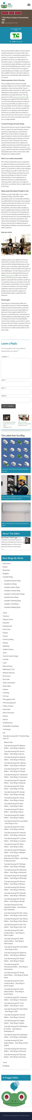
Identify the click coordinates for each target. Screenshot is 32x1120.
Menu (29, 4)
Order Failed (7, 686)
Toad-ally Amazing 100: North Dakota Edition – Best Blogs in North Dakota (14, 941)
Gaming (5, 643)
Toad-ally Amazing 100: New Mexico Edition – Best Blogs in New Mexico (16, 920)
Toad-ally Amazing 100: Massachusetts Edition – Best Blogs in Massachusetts (16, 858)
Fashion (5, 633)
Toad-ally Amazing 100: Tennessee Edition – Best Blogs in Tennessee (15, 998)
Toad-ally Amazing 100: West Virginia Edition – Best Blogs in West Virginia (16, 1043)
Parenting (6, 693)
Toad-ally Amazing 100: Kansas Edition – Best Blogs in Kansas (14, 828)
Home (5, 653)
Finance (5, 636)
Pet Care (6, 696)
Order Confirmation (9, 683)
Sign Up (5, 719)
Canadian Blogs (8, 577)
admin (6, 23)
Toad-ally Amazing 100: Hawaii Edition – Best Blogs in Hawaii (14, 799)
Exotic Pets (6, 629)
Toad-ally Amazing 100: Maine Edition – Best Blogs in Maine (14, 845)
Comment (5, 357)
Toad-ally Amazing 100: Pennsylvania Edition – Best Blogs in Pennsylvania (16, 966)
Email (3, 388)
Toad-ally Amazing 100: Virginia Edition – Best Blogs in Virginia (14, 1022)
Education (6, 623)
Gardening (6, 646)
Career (11, 13)
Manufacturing (7, 666)
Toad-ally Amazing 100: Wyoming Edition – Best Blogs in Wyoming (15, 1055)
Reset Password (8, 713)
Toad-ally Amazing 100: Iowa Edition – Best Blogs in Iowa (16, 822)
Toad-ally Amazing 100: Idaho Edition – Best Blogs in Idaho (13, 805)
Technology (6, 729)
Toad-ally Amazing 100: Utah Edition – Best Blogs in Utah (16, 1010)
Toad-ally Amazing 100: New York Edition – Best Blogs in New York (15, 925)
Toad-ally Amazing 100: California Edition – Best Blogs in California (15, 764)
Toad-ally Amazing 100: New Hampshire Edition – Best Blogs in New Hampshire (15, 907)
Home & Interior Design (10, 656)
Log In (5, 663)
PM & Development (9, 703)
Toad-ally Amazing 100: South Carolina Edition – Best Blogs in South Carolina (14, 983)
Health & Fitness (8, 649)
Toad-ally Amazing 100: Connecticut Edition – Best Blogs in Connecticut (16, 776)
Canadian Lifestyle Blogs (12, 591)
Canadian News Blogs (11, 597)
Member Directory (9, 673)
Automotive (6, 563)
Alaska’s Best (8, 742)
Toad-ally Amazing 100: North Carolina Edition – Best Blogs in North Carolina (14, 932)
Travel (5, 1062)
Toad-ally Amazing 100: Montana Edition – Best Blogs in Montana (14, 888)
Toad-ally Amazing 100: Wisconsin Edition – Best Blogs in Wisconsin (15, 1050)
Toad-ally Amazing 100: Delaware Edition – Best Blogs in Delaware (15, 781)
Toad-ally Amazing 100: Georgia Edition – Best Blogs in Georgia (14, 793)
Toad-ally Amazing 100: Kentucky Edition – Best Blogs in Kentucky (15, 834)
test (4, 733)
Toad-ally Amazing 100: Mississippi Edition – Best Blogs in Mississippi (15, 877)
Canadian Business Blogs (12, 581)
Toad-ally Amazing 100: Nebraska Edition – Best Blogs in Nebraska (15, 894)
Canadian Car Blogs (10, 584)
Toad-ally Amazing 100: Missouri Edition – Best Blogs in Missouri (14, 882)
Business (5, 13)
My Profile (6, 679)
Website (3, 396)
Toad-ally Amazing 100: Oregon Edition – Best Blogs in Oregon (14, 959)
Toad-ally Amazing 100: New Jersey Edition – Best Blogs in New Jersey (16, 914)
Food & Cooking (8, 639)
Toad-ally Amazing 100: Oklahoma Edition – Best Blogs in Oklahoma (15, 954)
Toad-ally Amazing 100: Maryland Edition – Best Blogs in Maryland (14, 851)
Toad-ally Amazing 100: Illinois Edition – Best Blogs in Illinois (14, 810)
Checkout (6, 616)
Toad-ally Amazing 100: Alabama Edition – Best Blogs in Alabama (14, 747)
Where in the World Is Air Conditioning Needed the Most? (15, 524)
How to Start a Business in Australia (24, 423)
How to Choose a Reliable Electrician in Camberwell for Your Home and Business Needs (16, 497)
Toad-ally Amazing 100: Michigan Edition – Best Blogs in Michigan (15, 865)
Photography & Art (9, 699)
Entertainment (7, 626)
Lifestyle (18, 13)
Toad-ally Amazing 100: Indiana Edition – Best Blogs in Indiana (14, 816)
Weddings (6, 1066)
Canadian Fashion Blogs (12, 587)
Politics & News (8, 706)
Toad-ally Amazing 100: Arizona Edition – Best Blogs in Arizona (14, 752)
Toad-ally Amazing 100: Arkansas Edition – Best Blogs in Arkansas (15, 758)
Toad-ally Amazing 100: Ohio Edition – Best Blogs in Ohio (16, 948)
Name (3, 380)
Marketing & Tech (9, 669)
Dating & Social (8, 619)
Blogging (6, 573)
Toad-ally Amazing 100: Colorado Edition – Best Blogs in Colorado (14, 770)
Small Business (8, 723)
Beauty (5, 567)
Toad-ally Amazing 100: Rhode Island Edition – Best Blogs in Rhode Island (16, 975)
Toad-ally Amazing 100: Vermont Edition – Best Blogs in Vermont (14, 1016)
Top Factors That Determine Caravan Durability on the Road (15, 470)
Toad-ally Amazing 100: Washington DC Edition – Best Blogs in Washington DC (15, 1028)
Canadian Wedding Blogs (12, 607)
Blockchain (6, 570)
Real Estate (6, 709)
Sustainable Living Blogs (11, 726)
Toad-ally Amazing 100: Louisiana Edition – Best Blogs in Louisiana (15, 839)
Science (5, 716)
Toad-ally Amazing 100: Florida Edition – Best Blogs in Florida (14, 787)
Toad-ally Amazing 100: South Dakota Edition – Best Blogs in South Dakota (14, 991)
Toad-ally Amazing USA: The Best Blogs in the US (16, 737)
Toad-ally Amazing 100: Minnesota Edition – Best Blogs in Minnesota (15, 871)
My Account (6, 676)
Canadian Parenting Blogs (12, 601)
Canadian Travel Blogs (11, 604)
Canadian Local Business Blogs (14, 594)
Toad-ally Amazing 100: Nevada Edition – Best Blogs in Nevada (14, 900)
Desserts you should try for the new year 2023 (9, 424)
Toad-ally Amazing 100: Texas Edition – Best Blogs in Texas (14, 1004)
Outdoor (5, 689)
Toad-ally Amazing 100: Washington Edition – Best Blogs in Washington (15, 1036)
